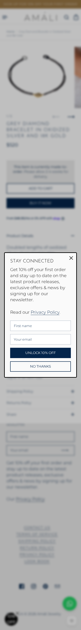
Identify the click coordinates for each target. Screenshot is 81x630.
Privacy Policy (45, 312)
